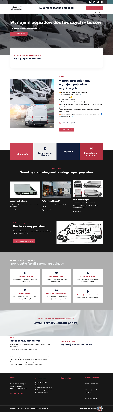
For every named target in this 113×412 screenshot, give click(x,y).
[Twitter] (94, 2)
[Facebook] (90, 2)
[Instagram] (98, 2)
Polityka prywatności (41, 382)
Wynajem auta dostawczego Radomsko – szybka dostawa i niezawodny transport (43, 390)
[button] (94, 8)
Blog (36, 385)
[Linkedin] (102, 2)
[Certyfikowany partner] (67, 123)
